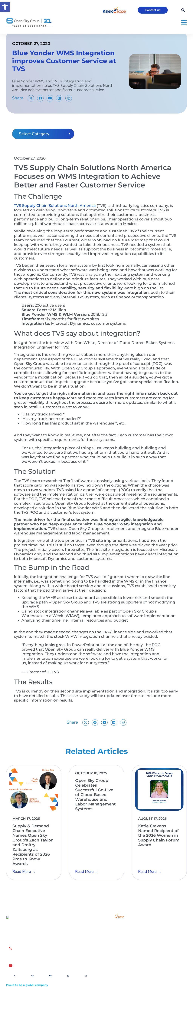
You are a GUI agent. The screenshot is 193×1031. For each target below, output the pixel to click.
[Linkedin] (59, 98)
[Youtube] (50, 98)
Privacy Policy (112, 1000)
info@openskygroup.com (32, 965)
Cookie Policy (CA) (115, 1006)
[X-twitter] (31, 98)
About (111, 935)
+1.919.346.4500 (25, 956)
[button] (5, 7)
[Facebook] (40, 98)
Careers (113, 944)
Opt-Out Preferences (117, 994)
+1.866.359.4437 (25, 952)
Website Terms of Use (117, 988)
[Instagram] (68, 98)
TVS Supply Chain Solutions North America (55, 205)
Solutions (114, 926)
